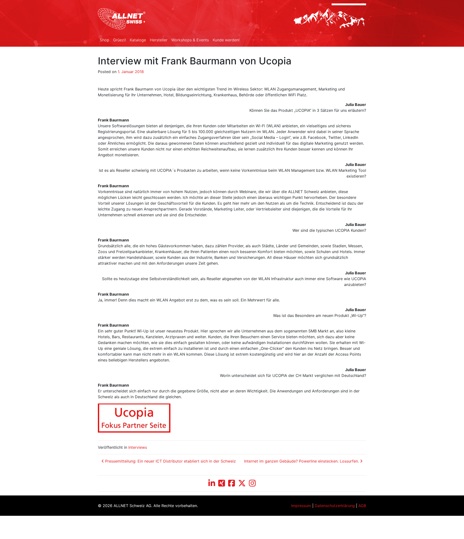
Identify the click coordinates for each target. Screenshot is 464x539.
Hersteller (158, 39)
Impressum (301, 505)
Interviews (137, 447)
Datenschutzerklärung (335, 505)
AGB (362, 505)
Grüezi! (119, 39)
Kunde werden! (226, 39)
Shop (104, 39)
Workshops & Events (190, 39)
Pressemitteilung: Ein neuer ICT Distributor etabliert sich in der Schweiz (170, 461)
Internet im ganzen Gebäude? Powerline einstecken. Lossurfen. (302, 461)
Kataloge (138, 39)
